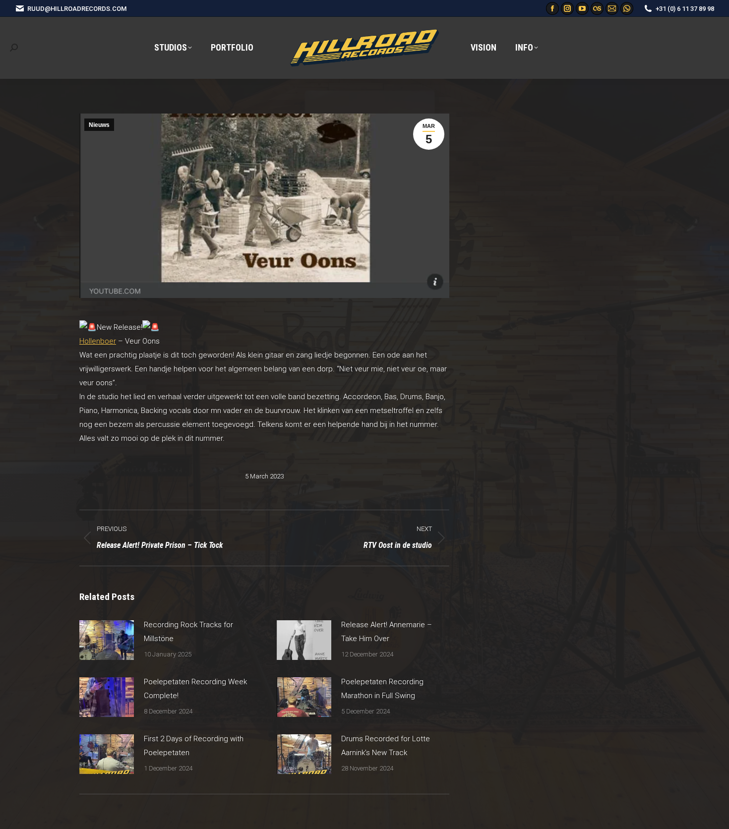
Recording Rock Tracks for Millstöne (188, 631)
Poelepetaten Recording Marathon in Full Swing (382, 688)
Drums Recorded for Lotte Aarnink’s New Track (385, 745)
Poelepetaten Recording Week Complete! (195, 688)
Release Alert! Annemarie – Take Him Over (386, 631)
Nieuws (99, 124)
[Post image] (106, 640)
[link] (97, 341)
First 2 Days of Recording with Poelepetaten (193, 745)
